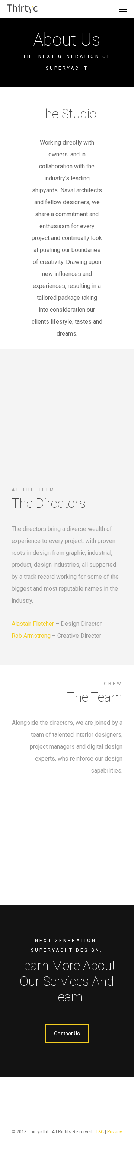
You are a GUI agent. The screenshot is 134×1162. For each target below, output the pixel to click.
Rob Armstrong (31, 635)
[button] (123, 9)
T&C (100, 1131)
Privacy (114, 1131)
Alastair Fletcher (33, 623)
